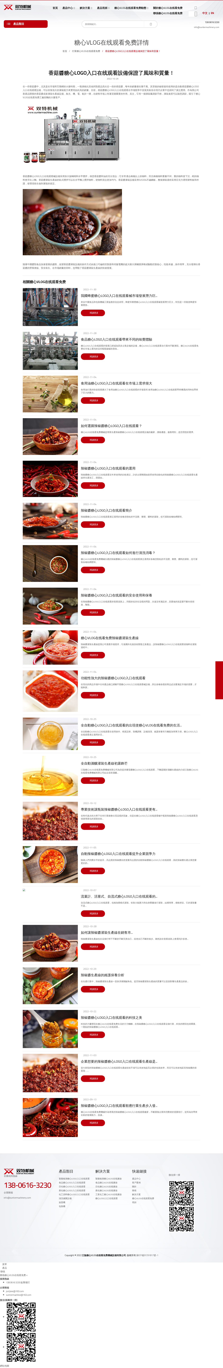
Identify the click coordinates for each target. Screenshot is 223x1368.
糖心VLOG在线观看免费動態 (130, 8)
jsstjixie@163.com (15, 1291)
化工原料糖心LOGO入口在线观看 (74, 1194)
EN (212, 13)
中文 (205, 13)
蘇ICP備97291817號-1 (147, 1255)
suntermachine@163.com (18, 1295)
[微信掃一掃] (219, 665)
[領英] (183, 1237)
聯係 (134, 1190)
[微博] (176, 1237)
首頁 (55, 8)
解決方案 (85, 8)
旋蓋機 (62, 1202)
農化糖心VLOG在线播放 (106, 1190)
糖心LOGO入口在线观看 (106, 1198)
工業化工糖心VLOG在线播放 (108, 1194)
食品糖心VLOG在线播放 (106, 1183)
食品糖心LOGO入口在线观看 (72, 1183)
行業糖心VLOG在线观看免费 (86, 51)
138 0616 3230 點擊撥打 (18, 1282)
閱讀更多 (93, 313)
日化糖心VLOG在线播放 (106, 1187)
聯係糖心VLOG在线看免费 (167, 13)
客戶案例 (136, 1183)
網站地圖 (4, 1366)
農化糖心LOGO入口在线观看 (72, 1190)
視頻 (134, 1202)
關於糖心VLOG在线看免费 (167, 8)
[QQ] (170, 1237)
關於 (134, 1187)
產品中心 (68, 8)
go (196, 14)
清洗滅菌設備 (65, 1198)
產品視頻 (102, 8)
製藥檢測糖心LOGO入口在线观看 (74, 1179)
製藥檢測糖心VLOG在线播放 (108, 1179)
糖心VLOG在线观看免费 (143, 1198)
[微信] (190, 1237)
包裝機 (62, 1206)
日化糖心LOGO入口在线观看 (72, 1187)
